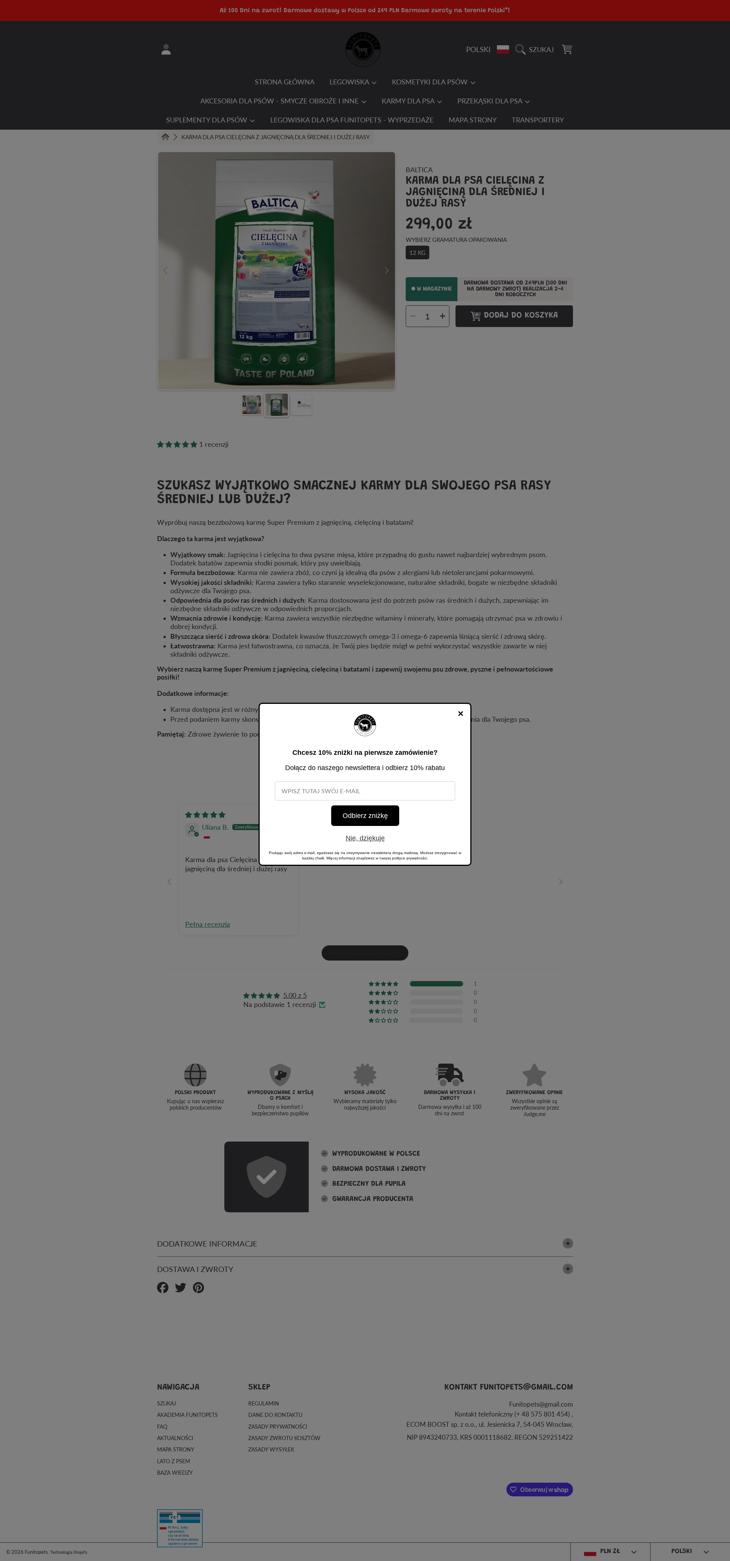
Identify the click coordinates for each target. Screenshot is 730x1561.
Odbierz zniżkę (365, 815)
